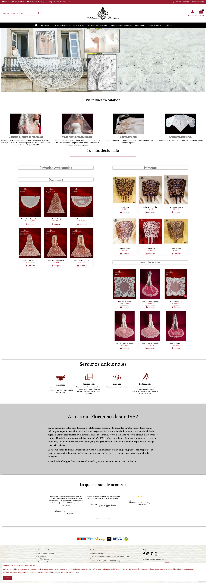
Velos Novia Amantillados (77, 136)
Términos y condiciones (46, 553)
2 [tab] (99, 519)
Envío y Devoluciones (46, 562)
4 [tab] (103, 519)
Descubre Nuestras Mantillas (26, 136)
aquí (77, 572)
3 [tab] (101, 519)
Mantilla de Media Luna (30, 219)
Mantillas (56, 179)
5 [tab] (105, 519)
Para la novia (150, 262)
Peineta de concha (150, 207)
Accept (7, 578)
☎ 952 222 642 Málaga (36, 2)
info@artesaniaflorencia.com (59, 2)
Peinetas (150, 168)
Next (201, 60)
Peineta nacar (150, 248)
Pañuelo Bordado (124, 302)
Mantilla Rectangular (56, 219)
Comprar (31, 224)
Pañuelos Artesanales (56, 168)
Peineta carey (125, 207)
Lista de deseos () (182, 2)
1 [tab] (96, 519)
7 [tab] (109, 519)
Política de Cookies (45, 559)
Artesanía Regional (180, 136)
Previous (4, 60)
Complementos (129, 136)
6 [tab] (107, 519)
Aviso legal (42, 556)
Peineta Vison (124, 248)
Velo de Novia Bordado (150, 302)
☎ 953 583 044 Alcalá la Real (13, 2)
